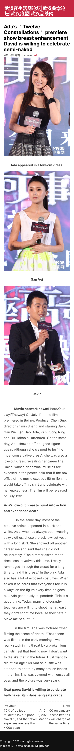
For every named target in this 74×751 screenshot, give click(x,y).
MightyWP (42, 746)
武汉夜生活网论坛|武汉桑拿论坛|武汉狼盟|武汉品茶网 (35, 11)
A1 (35, 55)
